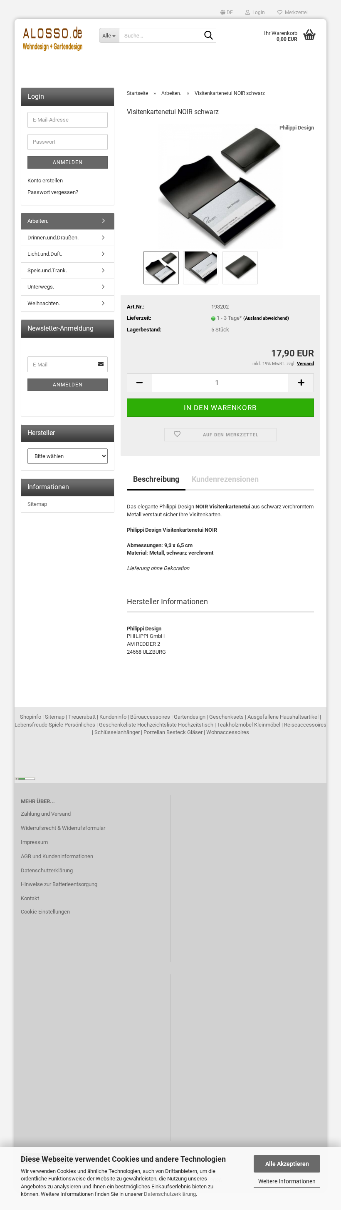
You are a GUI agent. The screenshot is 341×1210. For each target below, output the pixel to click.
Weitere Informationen (287, 1181)
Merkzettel (295, 12)
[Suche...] (208, 35)
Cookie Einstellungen (45, 912)
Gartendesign (189, 717)
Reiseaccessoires (305, 725)
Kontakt (30, 898)
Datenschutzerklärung (170, 1194)
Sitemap (37, 504)
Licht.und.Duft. (44, 254)
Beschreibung (156, 479)
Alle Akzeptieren (287, 1163)
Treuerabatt (82, 717)
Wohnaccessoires (227, 732)
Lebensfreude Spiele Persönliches (55, 725)
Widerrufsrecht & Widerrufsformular (63, 828)
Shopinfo (30, 717)
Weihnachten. (43, 303)
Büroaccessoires (150, 717)
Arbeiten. (37, 221)
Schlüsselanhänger (117, 732)
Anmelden (68, 162)
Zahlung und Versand (46, 814)
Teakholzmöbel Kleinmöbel (248, 725)
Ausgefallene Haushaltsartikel (283, 717)
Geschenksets (226, 717)
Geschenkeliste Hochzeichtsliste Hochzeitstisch (156, 725)
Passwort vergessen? (52, 192)
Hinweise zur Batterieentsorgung (59, 884)
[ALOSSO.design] (53, 35)
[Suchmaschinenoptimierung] (25, 778)
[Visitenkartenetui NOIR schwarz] (220, 186)
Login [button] (257, 12)
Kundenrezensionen (225, 479)
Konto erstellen (45, 180)
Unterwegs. (40, 287)
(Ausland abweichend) (266, 318)
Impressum (34, 842)
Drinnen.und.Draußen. (53, 237)
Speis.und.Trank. (47, 270)
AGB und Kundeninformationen (57, 856)
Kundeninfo (112, 717)
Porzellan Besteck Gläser (173, 732)
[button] (226, 12)
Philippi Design (296, 127)
